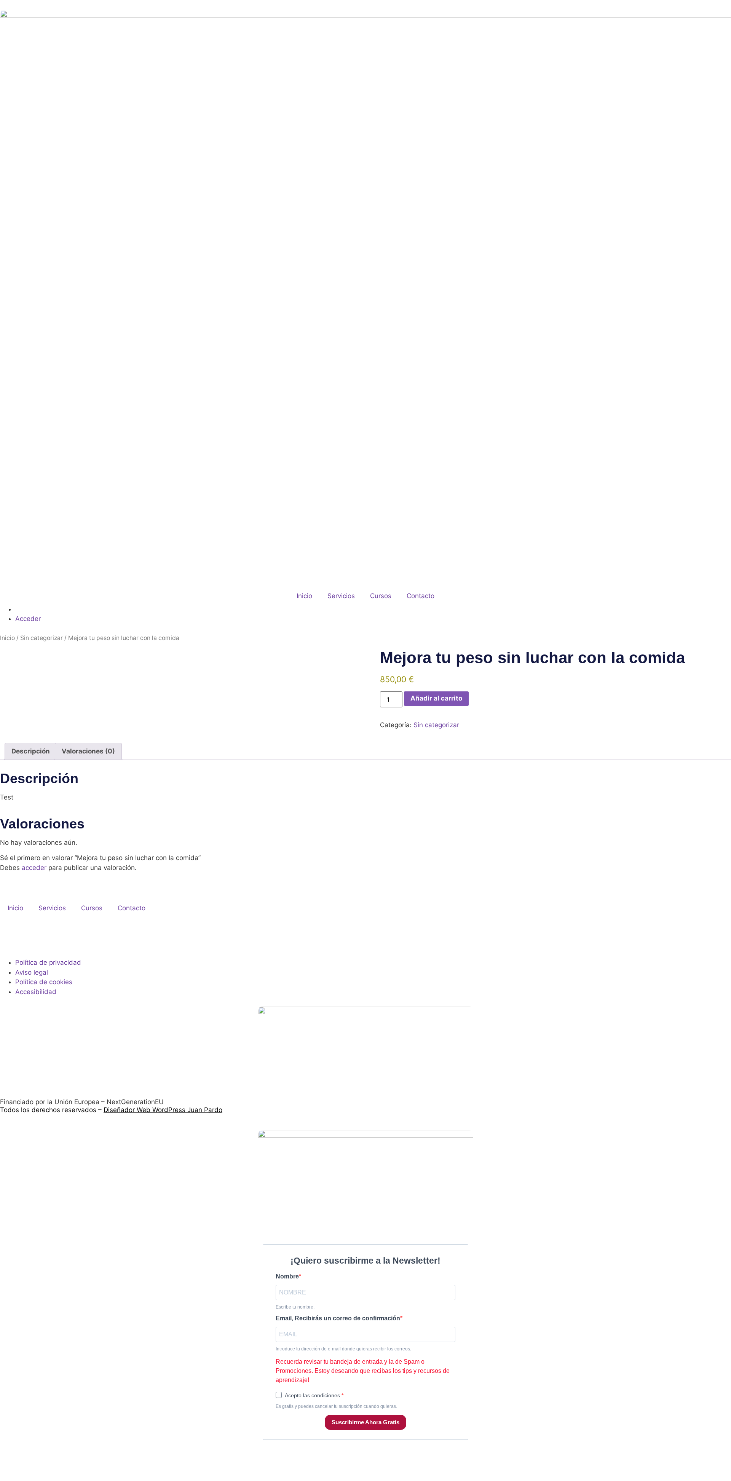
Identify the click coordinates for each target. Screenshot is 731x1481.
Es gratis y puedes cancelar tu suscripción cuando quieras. (336, 1406)
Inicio (304, 596)
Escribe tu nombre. (295, 1307)
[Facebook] (30, 935)
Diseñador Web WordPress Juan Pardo (163, 1110)
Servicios (341, 596)
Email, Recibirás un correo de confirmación (338, 1318)
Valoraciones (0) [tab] (88, 751)
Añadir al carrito (436, 698)
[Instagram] (9, 935)
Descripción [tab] (30, 751)
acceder (34, 867)
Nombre (287, 1277)
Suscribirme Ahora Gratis (365, 1422)
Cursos (380, 596)
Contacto (420, 596)
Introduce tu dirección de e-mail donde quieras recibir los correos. (343, 1349)
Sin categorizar (41, 638)
